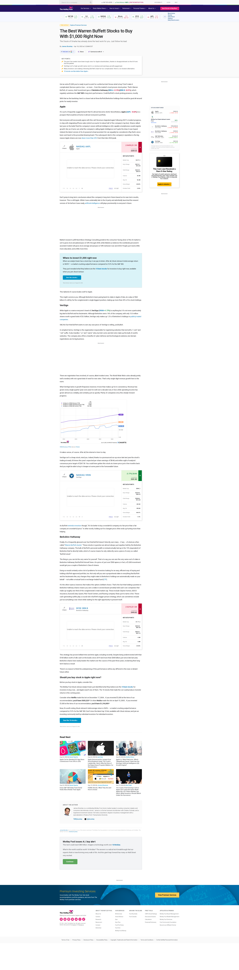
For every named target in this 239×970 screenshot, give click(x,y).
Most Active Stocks (171, 14)
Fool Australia (133, 914)
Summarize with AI (96, 51)
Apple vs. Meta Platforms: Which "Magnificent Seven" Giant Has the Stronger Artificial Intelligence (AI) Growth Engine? (127, 762)
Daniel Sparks (74, 757)
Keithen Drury (130, 757)
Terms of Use (65, 940)
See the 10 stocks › (70, 720)
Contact (98, 925)
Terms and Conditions (147, 940)
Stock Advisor (119, 916)
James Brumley (67, 46)
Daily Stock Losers (173, 20)
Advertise (98, 928)
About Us (98, 914)
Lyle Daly (100, 757)
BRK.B (122, 90)
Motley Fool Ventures (166, 919)
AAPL (129, 112)
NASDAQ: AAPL (83, 146)
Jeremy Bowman (103, 785)
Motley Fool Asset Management (169, 914)
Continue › (70, 862)
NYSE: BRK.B (82, 608)
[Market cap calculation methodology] (139, 160)
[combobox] (76, 2)
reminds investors (74, 526)
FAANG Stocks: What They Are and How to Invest (99, 789)
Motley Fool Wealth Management (169, 916)
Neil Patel (129, 785)
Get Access (153, 122)
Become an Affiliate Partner (168, 925)
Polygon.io (81, 925)
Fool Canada (132, 916)
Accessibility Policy (101, 940)
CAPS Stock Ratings (151, 914)
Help (176, 2)
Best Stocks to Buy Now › (169, 8)
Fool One (117, 928)
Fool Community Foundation (168, 922)
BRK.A (111, 90)
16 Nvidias (116, 845)
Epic (116, 919)
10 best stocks (101, 269)
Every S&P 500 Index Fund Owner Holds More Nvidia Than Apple (71, 789)
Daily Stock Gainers (171, 17)
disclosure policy (73, 831)
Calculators (148, 919)
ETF (105, 579)
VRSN (101, 310)
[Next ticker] (164, 16)
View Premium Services (167, 895)
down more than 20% (89, 138)
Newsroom (99, 922)
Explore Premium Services (78, 25)
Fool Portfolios (119, 925)
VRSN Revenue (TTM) (65, 447)
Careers (98, 916)
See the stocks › (72, 277)
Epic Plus (117, 922)
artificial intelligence (92, 203)
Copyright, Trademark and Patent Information (124, 940)
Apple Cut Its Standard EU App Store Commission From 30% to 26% (72, 760)
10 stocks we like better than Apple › (76, 71)
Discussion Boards (150, 916)
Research (98, 919)
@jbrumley (90, 819)
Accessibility (158, 2)
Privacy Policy (76, 940)
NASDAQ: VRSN (83, 475)
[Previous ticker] (61, 16)
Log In (168, 2)
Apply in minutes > (164, 184)
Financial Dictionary (150, 922)
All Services (118, 914)
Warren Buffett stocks (73, 545)
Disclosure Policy (88, 940)
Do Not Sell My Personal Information (167, 940)
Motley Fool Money (120, 930)
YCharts (78, 447)
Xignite (74, 925)
